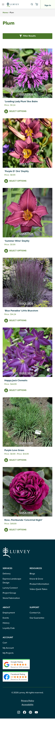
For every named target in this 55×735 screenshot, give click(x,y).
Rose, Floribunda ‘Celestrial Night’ (23, 520)
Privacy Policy (27, 701)
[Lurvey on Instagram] (18, 712)
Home (5, 13)
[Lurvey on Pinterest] (30, 712)
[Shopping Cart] (36, 4)
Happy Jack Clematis (15, 380)
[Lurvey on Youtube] (36, 712)
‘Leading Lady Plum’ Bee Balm (21, 101)
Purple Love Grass (14, 450)
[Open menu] (3, 4)
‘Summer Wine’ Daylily (16, 241)
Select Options (17, 111)
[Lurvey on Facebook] (24, 712)
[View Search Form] (32, 4)
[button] (27, 36)
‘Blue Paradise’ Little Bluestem (21, 310)
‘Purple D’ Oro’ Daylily (16, 171)
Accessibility (27, 704)
